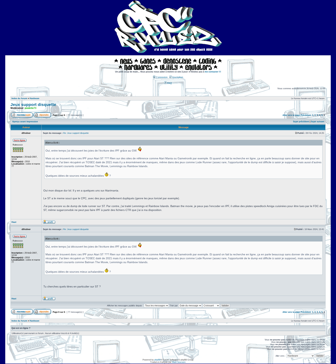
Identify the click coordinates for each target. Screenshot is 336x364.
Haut (13, 222)
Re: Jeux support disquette (76, 133)
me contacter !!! (213, 72)
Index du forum (19, 98)
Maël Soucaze (179, 362)
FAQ (169, 83)
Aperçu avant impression (25, 121)
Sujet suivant (317, 121)
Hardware (34, 98)
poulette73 (30, 108)
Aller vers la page (292, 115)
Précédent (306, 115)
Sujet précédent (301, 121)
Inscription (177, 77)
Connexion (161, 77)
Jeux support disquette (33, 104)
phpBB (157, 360)
